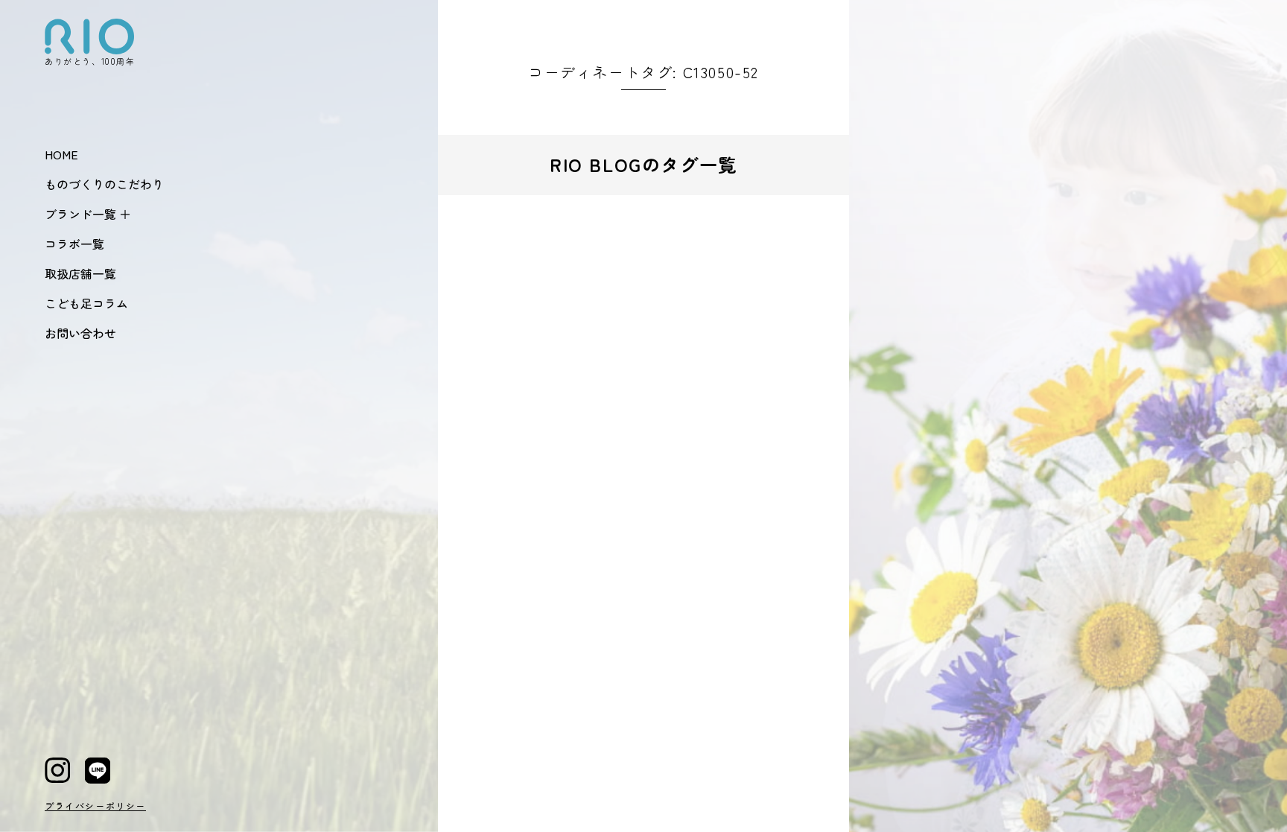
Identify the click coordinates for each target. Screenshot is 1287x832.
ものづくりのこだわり (104, 184)
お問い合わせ (80, 333)
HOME (61, 154)
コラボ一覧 (74, 244)
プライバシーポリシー (95, 805)
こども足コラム (86, 303)
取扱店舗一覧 (80, 273)
